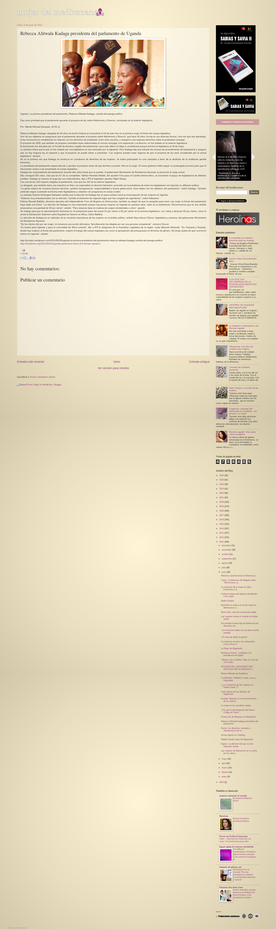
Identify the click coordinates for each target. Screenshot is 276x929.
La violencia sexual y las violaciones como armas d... (238, 642)
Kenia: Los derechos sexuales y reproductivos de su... (236, 729)
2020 (221, 502)
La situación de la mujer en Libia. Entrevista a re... (236, 588)
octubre (225, 554)
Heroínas (223, 816)
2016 (221, 519)
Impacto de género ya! (230, 867)
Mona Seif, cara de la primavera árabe (238, 612)
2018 (221, 511)
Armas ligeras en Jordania (233, 735)
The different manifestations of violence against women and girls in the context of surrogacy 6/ (244, 854)
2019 (221, 506)
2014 (221, 528)
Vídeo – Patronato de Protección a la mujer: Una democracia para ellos (235, 840)
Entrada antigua (199, 361)
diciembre (226, 545)
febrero (225, 772)
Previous (213, 157)
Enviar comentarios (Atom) (42, 377)
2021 (221, 497)
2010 (221, 782)
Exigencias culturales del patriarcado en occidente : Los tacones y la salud (243, 411)
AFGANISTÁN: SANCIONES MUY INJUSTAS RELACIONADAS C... (237, 667)
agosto (225, 563)
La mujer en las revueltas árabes (236, 705)
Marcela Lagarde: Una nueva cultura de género (242, 433)
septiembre (227, 559)
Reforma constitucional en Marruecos (238, 575)
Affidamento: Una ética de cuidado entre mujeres (241, 347)
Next (253, 157)
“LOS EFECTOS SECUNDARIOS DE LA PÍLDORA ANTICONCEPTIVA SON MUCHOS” (243, 283)
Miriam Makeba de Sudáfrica (234, 673)
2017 (221, 515)
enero (224, 776)
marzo (225, 767)
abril (224, 763)
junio (224, 572)
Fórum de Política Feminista (233, 836)
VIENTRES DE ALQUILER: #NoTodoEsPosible (241, 306)
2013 (221, 533)
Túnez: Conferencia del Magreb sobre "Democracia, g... (238, 581)
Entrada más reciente (30, 361)
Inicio (116, 361)
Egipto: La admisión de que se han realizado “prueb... (237, 745)
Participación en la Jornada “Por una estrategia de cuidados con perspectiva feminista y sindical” (244, 874)
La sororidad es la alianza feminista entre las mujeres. (242, 239)
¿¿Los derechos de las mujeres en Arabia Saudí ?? (237, 686)
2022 (221, 493)
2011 (221, 542)
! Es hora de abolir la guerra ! (234, 637)
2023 (221, 489)
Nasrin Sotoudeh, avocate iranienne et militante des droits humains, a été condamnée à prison (244, 894)
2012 (221, 537)
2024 (221, 484)
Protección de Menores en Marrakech (238, 717)
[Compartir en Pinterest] (33, 257)
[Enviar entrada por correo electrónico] (23, 250)
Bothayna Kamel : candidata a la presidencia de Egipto (236, 654)
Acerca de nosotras (17, 928)
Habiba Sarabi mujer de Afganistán (237, 739)
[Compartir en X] (27, 257)
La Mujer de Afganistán (231, 648)
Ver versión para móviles (113, 368)
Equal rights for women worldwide (236, 847)
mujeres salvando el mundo (233, 796)
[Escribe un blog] (24, 257)
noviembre (227, 550)
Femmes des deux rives (231, 887)
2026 (221, 475)
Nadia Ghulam (227, 601)
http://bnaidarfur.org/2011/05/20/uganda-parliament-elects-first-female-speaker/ (60, 243)
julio (224, 567)
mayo (224, 759)
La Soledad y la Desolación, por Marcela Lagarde (243, 327)
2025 (221, 480)
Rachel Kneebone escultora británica (241, 819)
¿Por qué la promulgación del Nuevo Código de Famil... (238, 711)
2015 (221, 524)
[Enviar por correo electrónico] (21, 257)
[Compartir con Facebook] (30, 257)
